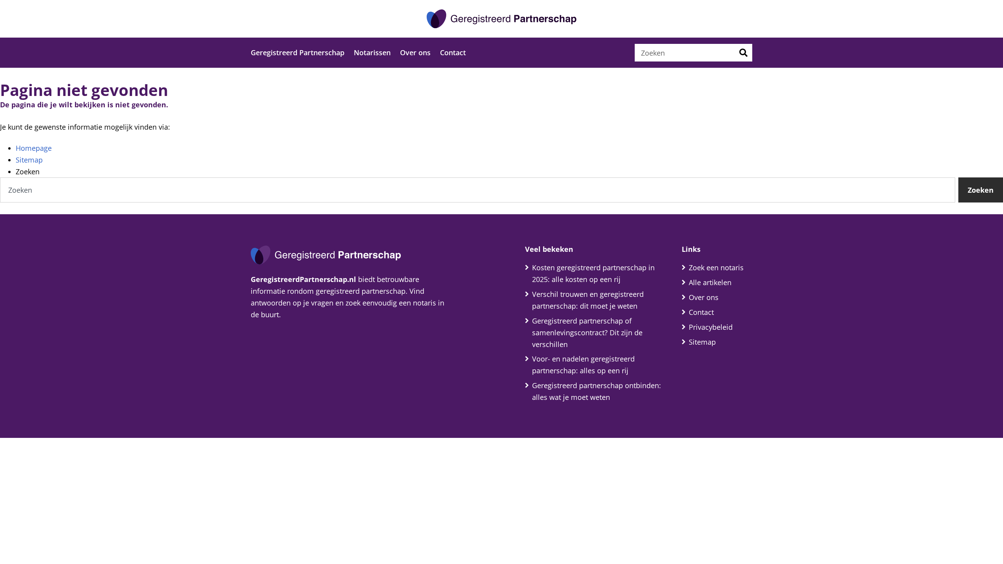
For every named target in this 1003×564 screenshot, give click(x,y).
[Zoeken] (743, 52)
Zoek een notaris (716, 267)
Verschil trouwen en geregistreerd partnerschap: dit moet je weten (588, 300)
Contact (453, 52)
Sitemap (29, 159)
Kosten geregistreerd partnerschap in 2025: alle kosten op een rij (593, 273)
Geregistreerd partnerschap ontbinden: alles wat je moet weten (596, 391)
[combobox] (685, 52)
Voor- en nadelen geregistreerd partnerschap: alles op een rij (583, 364)
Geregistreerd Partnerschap (297, 52)
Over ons (415, 52)
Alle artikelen (710, 282)
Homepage (34, 148)
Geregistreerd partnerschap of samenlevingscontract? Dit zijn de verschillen (587, 332)
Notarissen (372, 52)
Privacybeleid (711, 327)
